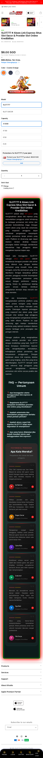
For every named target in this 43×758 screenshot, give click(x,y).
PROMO (4, 754)
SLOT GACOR (8, 112)
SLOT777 (6, 105)
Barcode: (14, 41)
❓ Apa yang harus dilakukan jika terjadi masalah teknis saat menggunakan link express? (21, 434)
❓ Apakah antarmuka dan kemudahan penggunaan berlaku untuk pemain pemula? (21, 414)
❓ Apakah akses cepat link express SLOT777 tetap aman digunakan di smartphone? (19, 424)
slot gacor (29, 214)
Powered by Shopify (27, 748)
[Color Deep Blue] (10, 73)
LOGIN (13, 754)
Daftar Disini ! (32, 3)
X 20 (4, 144)
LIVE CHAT (37, 754)
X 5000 (5, 124)
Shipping (11, 55)
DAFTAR (21, 754)
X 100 (5, 131)
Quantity (4, 171)
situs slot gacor (22, 259)
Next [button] (41, 2)
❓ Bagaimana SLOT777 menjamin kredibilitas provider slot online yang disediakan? (20, 405)
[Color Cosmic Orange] (3, 72)
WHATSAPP (30, 754)
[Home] (16, 12)
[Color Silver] (17, 73)
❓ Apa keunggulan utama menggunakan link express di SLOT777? (19, 395)
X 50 (4, 137)
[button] (2, 12)
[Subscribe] (35, 727)
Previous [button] (2, 2)
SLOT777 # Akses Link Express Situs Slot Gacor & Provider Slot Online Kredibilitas (21, 2)
